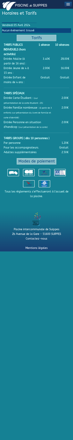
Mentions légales (37, 248)
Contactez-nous (36, 238)
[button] (68, 4)
